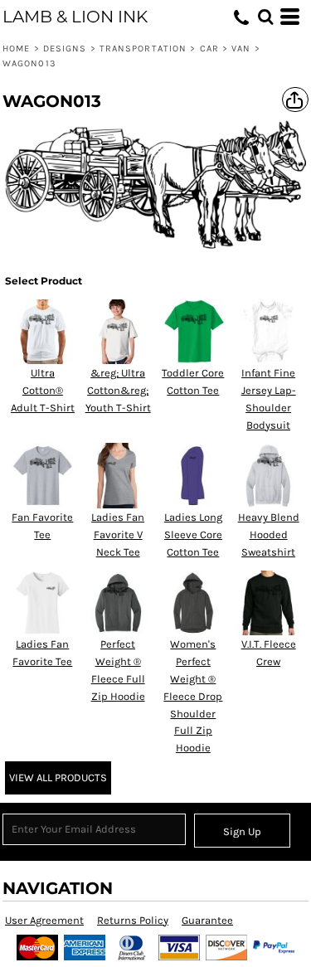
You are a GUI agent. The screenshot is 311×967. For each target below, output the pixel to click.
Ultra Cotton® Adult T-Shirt (43, 390)
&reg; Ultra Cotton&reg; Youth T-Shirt (118, 390)
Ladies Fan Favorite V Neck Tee (117, 534)
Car (209, 48)
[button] (265, 16)
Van (240, 48)
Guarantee (207, 920)
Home (16, 48)
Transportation (143, 48)
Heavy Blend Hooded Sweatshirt (268, 534)
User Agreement (44, 920)
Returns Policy (132, 920)
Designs (65, 48)
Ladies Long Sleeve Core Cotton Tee (193, 534)
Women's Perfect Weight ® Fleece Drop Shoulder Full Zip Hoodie (192, 696)
